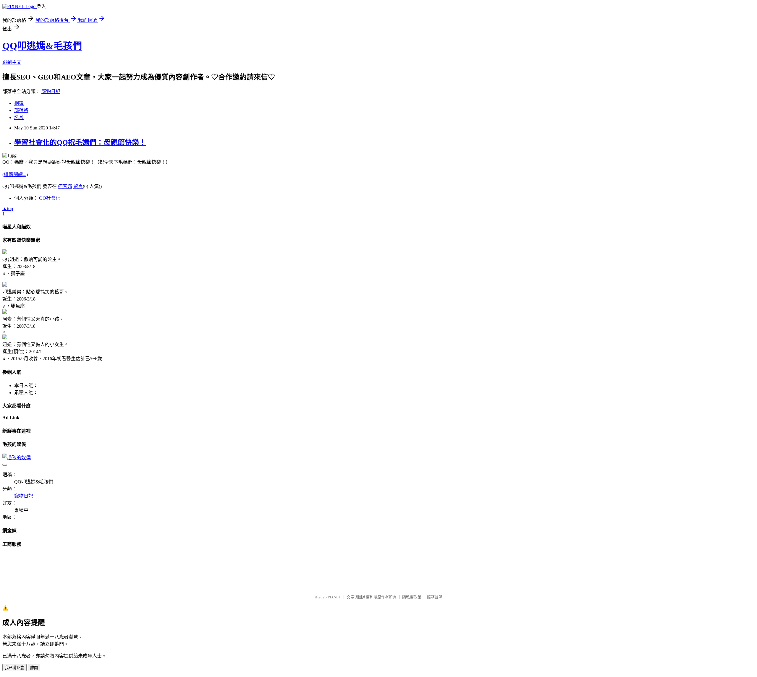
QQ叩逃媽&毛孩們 (42, 45)
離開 (34, 667)
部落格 (21, 110)
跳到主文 (11, 62)
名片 (19, 117)
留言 (78, 186)
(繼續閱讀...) (15, 174)
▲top (7, 208)
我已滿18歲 (14, 667)
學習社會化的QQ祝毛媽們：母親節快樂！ (80, 142)
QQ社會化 (49, 198)
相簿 (19, 103)
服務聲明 (434, 597)
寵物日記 (50, 91)
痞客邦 (65, 186)
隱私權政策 (411, 597)
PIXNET (334, 597)
